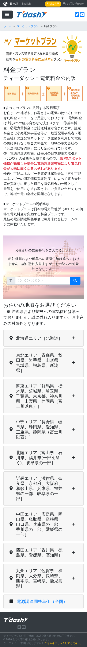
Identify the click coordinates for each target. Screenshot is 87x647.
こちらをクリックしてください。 (64, 643)
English (26, 3)
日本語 (14, 3)
